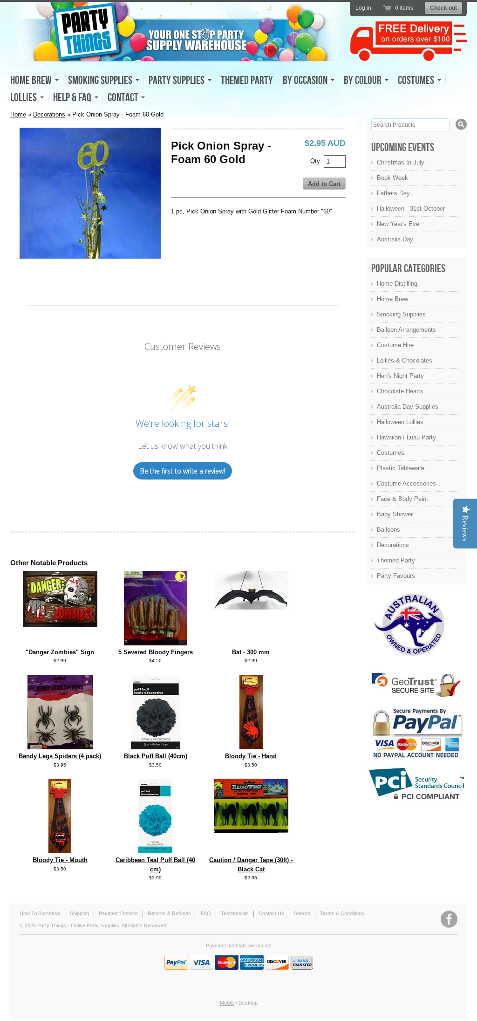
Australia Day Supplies (407, 406)
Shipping (79, 913)
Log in (363, 8)
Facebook (449, 919)
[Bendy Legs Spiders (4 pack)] (60, 747)
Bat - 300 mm (251, 652)
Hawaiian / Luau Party (406, 437)
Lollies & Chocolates (404, 360)
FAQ (206, 913)
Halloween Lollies (400, 421)
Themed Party (247, 80)
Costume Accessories (406, 483)
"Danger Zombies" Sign (60, 652)
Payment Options (118, 913)
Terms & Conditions (342, 913)
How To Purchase (40, 913)
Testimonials (235, 913)
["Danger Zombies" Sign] (60, 625)
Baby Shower (395, 514)
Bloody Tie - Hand (251, 756)
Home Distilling (397, 283)
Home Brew (392, 298)
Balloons (388, 529)
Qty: (317, 160)
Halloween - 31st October (411, 208)
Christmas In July (400, 162)
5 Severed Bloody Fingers (155, 652)
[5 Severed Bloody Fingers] (155, 643)
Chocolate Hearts (400, 391)
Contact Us (271, 913)
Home (18, 114)
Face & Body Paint (402, 498)
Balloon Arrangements (406, 329)
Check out (443, 8)
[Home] (178, 54)
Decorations (49, 114)
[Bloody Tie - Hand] (251, 747)
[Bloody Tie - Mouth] (59, 851)
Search (302, 913)
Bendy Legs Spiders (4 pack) (60, 756)
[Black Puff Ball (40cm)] (155, 747)
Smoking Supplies (401, 314)
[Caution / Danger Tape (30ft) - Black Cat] (251, 830)
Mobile (227, 1003)
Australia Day (395, 239)
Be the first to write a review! (182, 470)
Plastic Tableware (400, 468)
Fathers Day (393, 193)
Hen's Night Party (400, 375)
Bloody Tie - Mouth (60, 860)
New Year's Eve (398, 223)
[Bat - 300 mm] (251, 607)
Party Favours (396, 575)
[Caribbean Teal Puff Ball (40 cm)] (155, 851)
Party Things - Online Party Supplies (78, 925)
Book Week (392, 177)
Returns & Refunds (169, 913)
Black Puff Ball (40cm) (155, 756)
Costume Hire (395, 345)
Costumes (390, 452)
